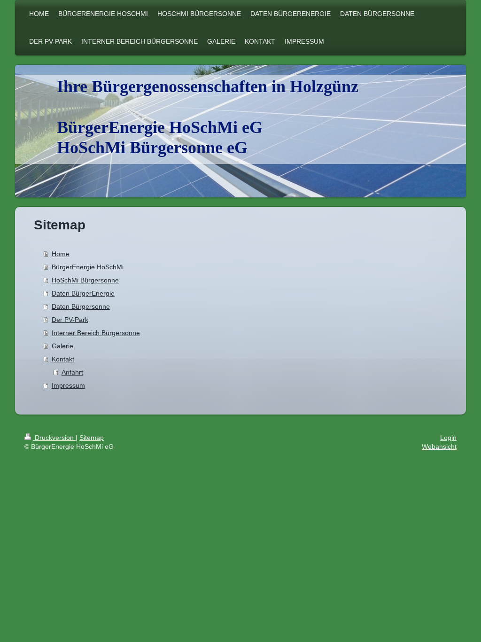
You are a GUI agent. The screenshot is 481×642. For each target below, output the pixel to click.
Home (61, 254)
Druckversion (54, 437)
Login (448, 437)
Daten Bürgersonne (81, 306)
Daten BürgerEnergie (83, 293)
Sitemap (91, 437)
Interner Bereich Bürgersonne (96, 333)
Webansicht (439, 446)
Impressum (68, 385)
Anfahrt (72, 372)
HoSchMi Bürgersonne (85, 280)
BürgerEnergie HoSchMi (88, 267)
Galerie (62, 346)
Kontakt (63, 359)
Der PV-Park (70, 319)
